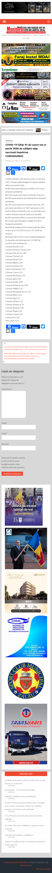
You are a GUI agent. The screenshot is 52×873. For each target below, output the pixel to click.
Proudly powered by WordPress (16, 862)
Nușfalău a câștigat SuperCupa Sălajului (20, 796)
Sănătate (9, 141)
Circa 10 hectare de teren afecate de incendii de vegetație (23, 817)
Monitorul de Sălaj (11, 161)
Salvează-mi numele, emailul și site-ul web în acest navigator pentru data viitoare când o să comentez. (13, 463)
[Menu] (4, 21)
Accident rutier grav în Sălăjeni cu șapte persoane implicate (24, 827)
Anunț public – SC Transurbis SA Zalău (20, 790)
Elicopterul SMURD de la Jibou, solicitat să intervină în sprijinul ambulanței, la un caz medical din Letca (25, 348)
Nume (5, 423)
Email (4, 433)
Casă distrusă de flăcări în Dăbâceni (19, 835)
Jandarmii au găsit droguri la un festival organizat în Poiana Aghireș (25, 843)
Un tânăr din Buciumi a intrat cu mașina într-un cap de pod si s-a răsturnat (25, 782)
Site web (5, 444)
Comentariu (7, 389)
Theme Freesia (25, 865)
